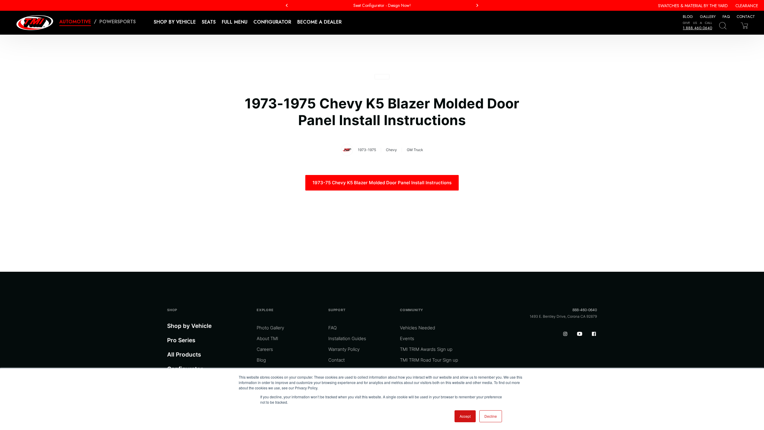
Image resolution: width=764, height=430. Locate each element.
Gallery (708, 16)
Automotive (75, 21)
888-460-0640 (584, 310)
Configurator (272, 22)
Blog (688, 16)
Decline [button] (490, 416)
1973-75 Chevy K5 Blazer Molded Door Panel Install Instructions (382, 182)
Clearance (746, 6)
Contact (746, 16)
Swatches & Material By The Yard (693, 6)
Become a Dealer (319, 22)
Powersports (117, 21)
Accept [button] (465, 416)
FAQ (726, 16)
